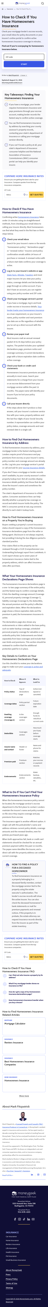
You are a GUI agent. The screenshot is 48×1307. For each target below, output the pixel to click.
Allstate (20, 275)
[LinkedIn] (28, 1219)
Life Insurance (11, 1248)
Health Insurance (12, 1252)
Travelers (29, 275)
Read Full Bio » (7, 1175)
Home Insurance (12, 1240)
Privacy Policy (12, 1279)
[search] (43, 3)
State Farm (12, 275)
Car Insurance (11, 1236)
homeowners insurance (28, 217)
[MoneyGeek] (22, 3)
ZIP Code (7, 190)
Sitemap (9, 1288)
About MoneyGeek (14, 1270)
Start (24, 64)
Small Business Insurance (16, 1260)
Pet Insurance (11, 1256)
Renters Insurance (13, 1244)
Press (8, 1275)
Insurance (10, 9)
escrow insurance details (34, 468)
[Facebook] (15, 1219)
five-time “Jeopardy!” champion (18, 1171)
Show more (24, 1096)
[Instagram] (38, 1175)
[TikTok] (24, 1219)
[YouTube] (33, 1219)
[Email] (44, 1175)
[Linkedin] (32, 1175)
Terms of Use (11, 1283)
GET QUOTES (36, 194)
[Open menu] (2, 3)
